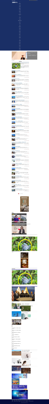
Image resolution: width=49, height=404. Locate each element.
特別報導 (20, 11)
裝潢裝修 (20, 37)
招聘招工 (20, 34)
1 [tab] (32, 51)
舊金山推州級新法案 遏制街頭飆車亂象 (16, 108)
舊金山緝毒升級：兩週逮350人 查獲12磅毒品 (17, 163)
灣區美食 (20, 31)
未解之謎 (20, 48)
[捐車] (15, 384)
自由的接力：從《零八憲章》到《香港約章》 (26, 311)
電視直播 (20, 40)
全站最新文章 (20, 14)
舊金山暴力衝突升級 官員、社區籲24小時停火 (17, 91)
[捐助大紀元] (19, 389)
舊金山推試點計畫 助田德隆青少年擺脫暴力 (16, 167)
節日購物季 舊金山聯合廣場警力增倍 (16, 150)
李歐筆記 (20, 45)
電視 (29, 0)
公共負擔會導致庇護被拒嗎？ (24, 319)
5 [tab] (35, 51)
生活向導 (20, 23)
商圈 (34, 0)
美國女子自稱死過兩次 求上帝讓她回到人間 (25, 351)
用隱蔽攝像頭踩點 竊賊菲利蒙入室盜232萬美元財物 (16, 251)
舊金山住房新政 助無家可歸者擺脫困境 (16, 146)
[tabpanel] (24, 55)
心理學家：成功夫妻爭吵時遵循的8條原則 (25, 359)
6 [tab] (36, 51)
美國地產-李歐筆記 (20, 20)
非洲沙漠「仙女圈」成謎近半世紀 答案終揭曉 (26, 350)
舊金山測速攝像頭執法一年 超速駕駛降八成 (16, 74)
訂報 (30, 0)
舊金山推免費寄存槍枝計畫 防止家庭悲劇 (16, 180)
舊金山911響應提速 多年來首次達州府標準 (16, 87)
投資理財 (20, 28)
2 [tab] (33, 51)
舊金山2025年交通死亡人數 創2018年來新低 (17, 125)
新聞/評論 (20, 3)
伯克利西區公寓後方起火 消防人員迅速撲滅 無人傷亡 (18, 129)
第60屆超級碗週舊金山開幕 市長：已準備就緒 (17, 104)
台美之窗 (20, 17)
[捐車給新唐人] (24, 211)
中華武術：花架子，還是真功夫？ (15, 171)
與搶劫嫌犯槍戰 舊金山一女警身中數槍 (16, 70)
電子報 (35, 0)
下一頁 (22, 193)
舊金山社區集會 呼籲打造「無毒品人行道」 (16, 184)
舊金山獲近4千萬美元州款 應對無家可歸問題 (17, 112)
